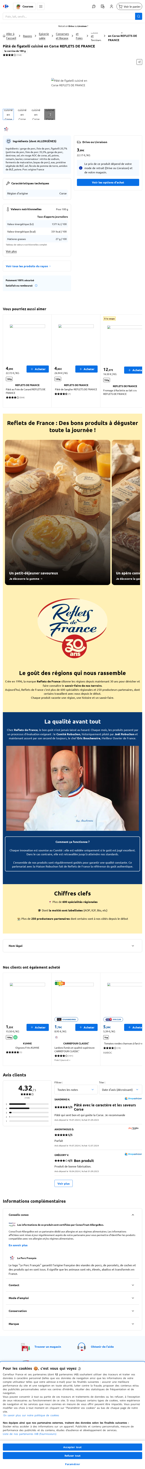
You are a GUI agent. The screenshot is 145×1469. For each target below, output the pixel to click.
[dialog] (72, 1415)
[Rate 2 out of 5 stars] (6, 54)
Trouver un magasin (47, 1346)
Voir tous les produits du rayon (27, 266)
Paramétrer (72, 1464)
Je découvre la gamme (24, 578)
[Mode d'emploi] (132, 1297)
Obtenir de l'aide (102, 1346)
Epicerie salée (44, 36)
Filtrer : (58, 1082)
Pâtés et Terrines (96, 36)
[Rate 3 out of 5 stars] (9, 54)
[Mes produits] (102, 6)
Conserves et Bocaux (62, 36)
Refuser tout (72, 1455)
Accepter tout (72, 1447)
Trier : (102, 1082)
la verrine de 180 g (15, 50)
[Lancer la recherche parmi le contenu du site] (138, 16)
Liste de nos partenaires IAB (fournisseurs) (29, 1434)
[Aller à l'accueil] (6, 6)
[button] (40, 6)
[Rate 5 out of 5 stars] (14, 54)
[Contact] (132, 1285)
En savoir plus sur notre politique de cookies (31, 1415)
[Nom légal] (132, 945)
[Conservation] (132, 1310)
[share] (139, 62)
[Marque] (132, 1323)
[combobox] (72, 16)
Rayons (27, 36)
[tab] (8, 114)
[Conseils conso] (132, 1214)
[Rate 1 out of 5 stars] (4, 54)
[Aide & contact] (93, 6)
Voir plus (11, 251)
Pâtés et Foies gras (79, 36)
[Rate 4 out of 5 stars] (12, 54)
